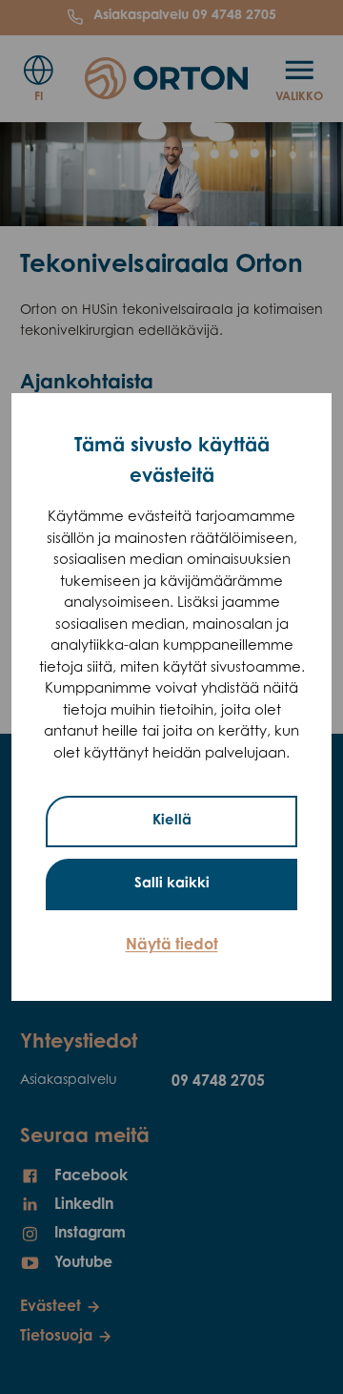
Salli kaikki (172, 884)
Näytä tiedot (172, 945)
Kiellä (172, 821)
